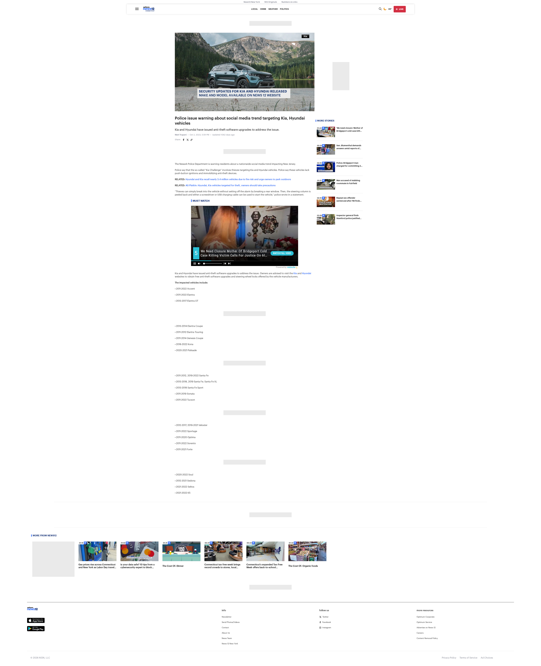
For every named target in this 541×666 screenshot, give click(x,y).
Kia (295, 273)
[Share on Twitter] (187, 140)
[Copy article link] (191, 140)
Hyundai (306, 273)
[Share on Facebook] (183, 140)
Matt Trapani (181, 135)
